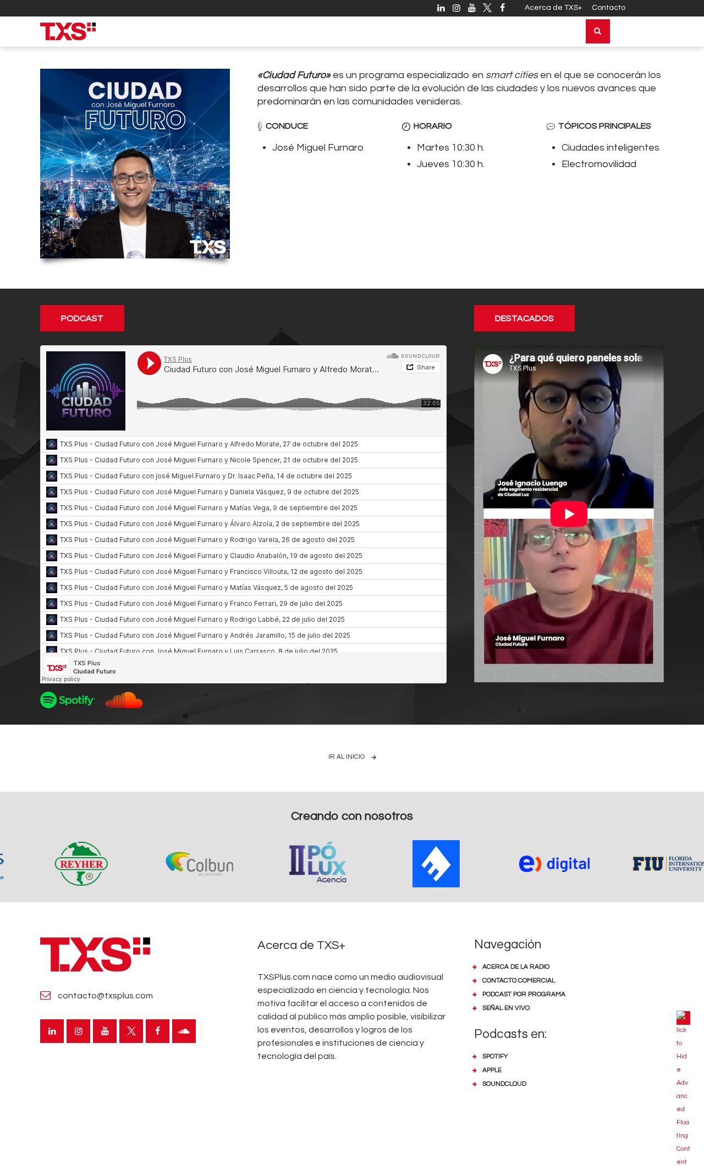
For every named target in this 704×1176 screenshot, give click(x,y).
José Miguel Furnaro (318, 147)
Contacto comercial (518, 980)
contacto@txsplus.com (105, 995)
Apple (492, 1070)
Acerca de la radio (515, 966)
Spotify (495, 1056)
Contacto (608, 8)
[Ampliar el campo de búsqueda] (598, 31)
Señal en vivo (506, 1008)
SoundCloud (504, 1083)
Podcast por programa (523, 994)
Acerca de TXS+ (553, 8)
